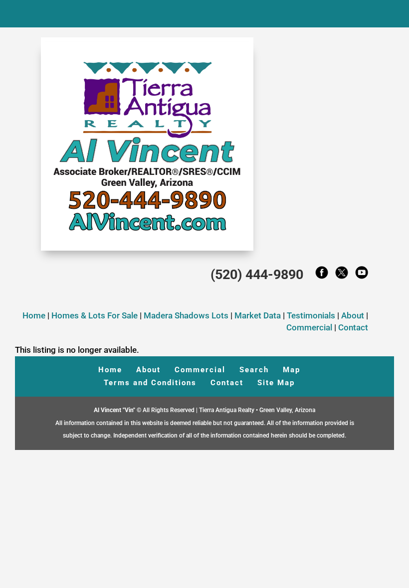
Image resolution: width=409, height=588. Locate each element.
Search (254, 369)
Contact (353, 327)
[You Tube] (361, 275)
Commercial (309, 327)
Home (33, 315)
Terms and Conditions (150, 382)
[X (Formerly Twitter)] (341, 275)
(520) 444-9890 (256, 275)
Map (291, 369)
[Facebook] (321, 275)
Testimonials (311, 315)
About (352, 315)
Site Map (276, 382)
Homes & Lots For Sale (95, 315)
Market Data (257, 315)
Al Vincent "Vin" (115, 410)
